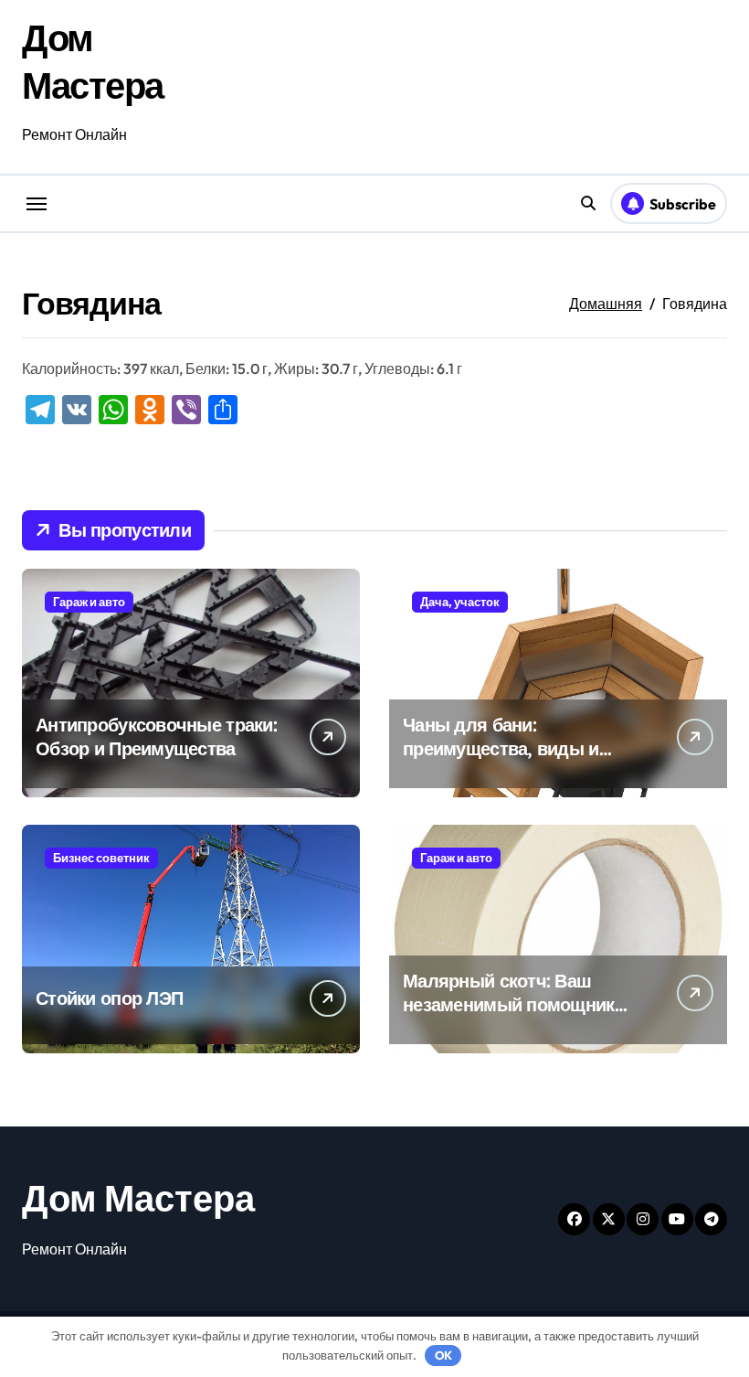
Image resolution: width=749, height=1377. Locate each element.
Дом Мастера (138, 1198)
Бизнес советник (101, 857)
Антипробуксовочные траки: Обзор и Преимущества (156, 736)
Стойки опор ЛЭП (109, 998)
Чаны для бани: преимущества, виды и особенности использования (501, 760)
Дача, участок (460, 601)
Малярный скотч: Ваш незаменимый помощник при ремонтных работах (509, 1004)
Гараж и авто (89, 601)
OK (443, 1355)
